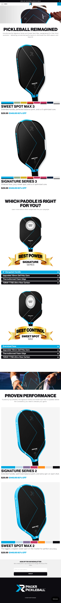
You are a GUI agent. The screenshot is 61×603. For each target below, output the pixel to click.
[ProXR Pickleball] (30, 4)
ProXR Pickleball (32, 597)
